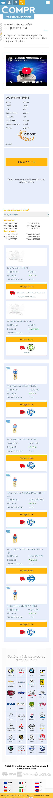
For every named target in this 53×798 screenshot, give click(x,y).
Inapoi (46, 30)
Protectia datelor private (26, 768)
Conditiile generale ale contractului (32, 766)
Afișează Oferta (26, 162)
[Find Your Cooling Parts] (18, 9)
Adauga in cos (26, 286)
